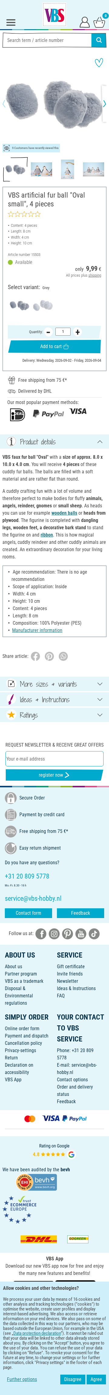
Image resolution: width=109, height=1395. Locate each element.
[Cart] (99, 22)
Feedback (80, 913)
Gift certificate (71, 966)
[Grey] (19, 305)
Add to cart (51, 346)
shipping (94, 275)
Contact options (72, 1080)
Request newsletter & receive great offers (54, 745)
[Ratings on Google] (54, 1151)
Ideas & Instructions (76, 988)
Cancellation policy (23, 1043)
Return (11, 1058)
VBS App (13, 1080)
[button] (9, 103)
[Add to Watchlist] (99, 62)
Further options (22, 1379)
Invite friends (70, 974)
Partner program (21, 974)
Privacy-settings (20, 1050)
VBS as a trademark (24, 981)
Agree (96, 1379)
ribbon (47, 535)
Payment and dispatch (26, 1036)
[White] (42, 305)
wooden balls (64, 513)
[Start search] (99, 40)
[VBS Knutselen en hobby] (54, 14)
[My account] (85, 22)
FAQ (61, 996)
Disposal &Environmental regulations (19, 996)
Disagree (72, 1379)
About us (13, 966)
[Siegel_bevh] (36, 1182)
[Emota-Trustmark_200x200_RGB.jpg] (19, 1209)
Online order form (22, 1028)
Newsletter (67, 981)
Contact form (28, 913)
